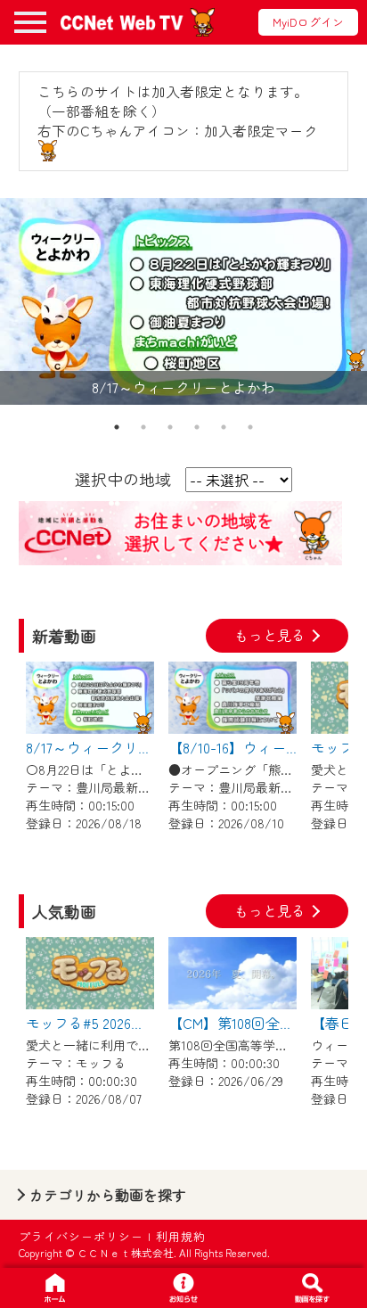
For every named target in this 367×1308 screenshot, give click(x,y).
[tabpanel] (183, 301)
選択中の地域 (123, 478)
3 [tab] (170, 427)
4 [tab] (197, 427)
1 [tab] (117, 427)
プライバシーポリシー (81, 1236)
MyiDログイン (308, 21)
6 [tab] (250, 427)
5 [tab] (223, 427)
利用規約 (181, 1236)
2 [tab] (143, 427)
